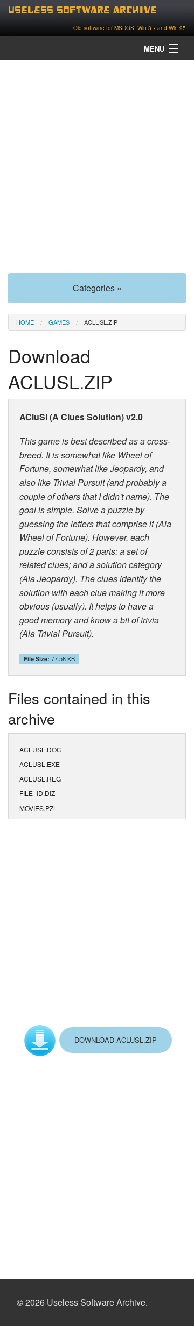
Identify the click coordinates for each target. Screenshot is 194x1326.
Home (25, 322)
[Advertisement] (97, 165)
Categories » (97, 288)
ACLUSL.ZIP (100, 322)
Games (59, 322)
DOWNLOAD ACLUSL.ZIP (115, 1040)
